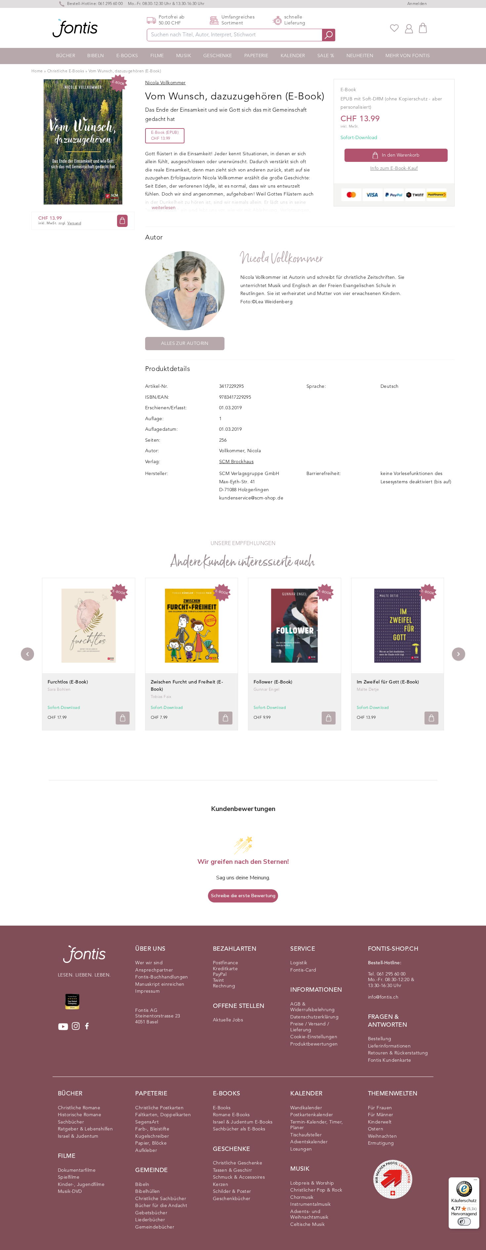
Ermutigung (381, 1143)
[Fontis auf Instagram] (75, 1026)
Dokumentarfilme (77, 1170)
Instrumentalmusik (310, 1204)
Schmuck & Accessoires (239, 1177)
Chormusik (302, 1197)
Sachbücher (71, 1122)
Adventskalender (309, 1142)
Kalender (293, 56)
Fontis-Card (303, 970)
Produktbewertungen (314, 1044)
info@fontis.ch (383, 997)
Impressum (147, 991)
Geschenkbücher (232, 1198)
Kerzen (220, 1184)
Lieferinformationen (389, 1046)
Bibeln (95, 56)
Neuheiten (360, 56)
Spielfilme (68, 1177)
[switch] (464, 1222)
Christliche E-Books (65, 71)
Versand (74, 223)
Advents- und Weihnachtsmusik (309, 1214)
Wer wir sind (149, 963)
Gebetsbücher (151, 1213)
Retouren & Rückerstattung (398, 1053)
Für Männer (380, 1115)
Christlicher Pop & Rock (316, 1190)
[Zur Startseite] (84, 957)
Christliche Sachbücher (160, 1198)
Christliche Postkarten (159, 1108)
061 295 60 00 (110, 4)
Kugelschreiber (152, 1136)
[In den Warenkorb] (122, 220)
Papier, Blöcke (151, 1143)
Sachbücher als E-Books (239, 1129)
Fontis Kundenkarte (389, 1060)
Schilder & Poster (232, 1191)
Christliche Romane (79, 1108)
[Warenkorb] (422, 28)
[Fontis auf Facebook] (87, 1026)
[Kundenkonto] (409, 28)
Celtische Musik (307, 1224)
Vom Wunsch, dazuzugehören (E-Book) (125, 71)
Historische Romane (79, 1115)
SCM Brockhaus (236, 462)
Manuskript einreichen (159, 984)
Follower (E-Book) (273, 682)
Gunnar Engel (267, 690)
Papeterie (256, 56)
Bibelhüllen (147, 1191)
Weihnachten (382, 1136)
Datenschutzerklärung (314, 1017)
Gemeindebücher (154, 1227)
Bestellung (379, 1039)
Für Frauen (380, 1108)
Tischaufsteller (306, 1135)
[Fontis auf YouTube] (63, 1026)
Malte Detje (368, 690)
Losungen (301, 1149)
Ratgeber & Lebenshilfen (85, 1129)
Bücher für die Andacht (161, 1205)
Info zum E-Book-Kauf (394, 168)
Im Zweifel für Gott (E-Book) (388, 682)
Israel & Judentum (78, 1136)
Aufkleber (146, 1150)
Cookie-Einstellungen (313, 1037)
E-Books (127, 56)
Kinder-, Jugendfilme (81, 1184)
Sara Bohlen (59, 690)
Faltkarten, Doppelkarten (163, 1115)
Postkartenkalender (311, 1115)
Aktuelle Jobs (228, 1020)
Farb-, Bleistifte (152, 1129)
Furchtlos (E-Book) (68, 682)
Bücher (65, 56)
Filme (157, 56)
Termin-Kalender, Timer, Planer (316, 1125)
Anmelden (417, 4)
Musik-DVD (70, 1191)
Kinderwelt (380, 1122)
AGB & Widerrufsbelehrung (312, 1007)
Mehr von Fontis (407, 56)
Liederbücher (150, 1220)
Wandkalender (306, 1108)
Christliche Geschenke (237, 1163)
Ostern (375, 1129)
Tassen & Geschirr (232, 1170)
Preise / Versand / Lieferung (309, 1027)
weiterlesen (164, 207)
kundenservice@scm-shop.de (251, 498)
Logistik (298, 963)
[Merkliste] (394, 28)
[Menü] (475, 1181)
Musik (183, 56)
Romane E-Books (231, 1115)
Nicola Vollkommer (281, 258)
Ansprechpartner (154, 970)
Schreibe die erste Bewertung (243, 896)
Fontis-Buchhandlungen (161, 977)
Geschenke (217, 56)
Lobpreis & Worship (312, 1183)
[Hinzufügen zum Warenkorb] (123, 718)
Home (37, 71)
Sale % (325, 56)
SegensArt (147, 1122)
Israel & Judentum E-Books (243, 1122)
